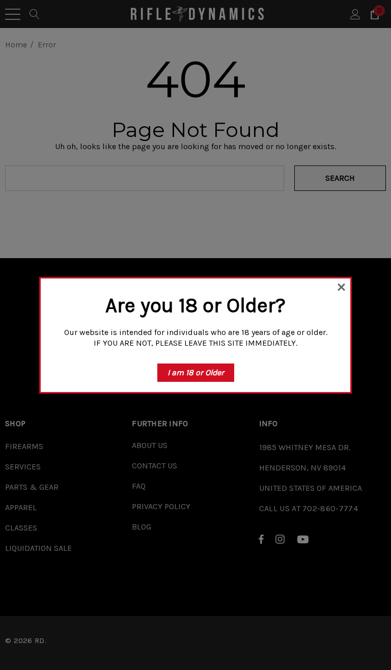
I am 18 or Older (195, 372)
